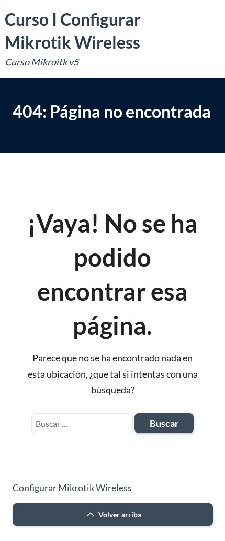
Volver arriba (119, 514)
